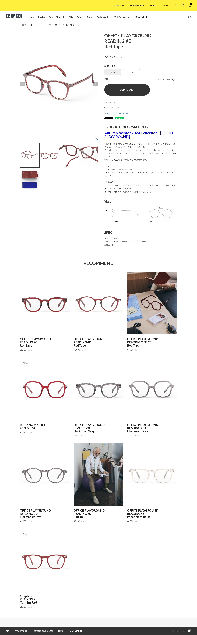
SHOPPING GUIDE (137, 6)
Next (95, 84)
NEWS (60, 631)
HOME (23, 25)
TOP (7, 631)
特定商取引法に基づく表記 (43, 631)
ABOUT (153, 6)
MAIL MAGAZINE (75, 631)
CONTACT (165, 6)
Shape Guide (142, 17)
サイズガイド (109, 102)
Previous (22, 84)
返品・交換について (112, 107)
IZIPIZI (32, 25)
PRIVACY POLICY (21, 631)
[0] (189, 7)
